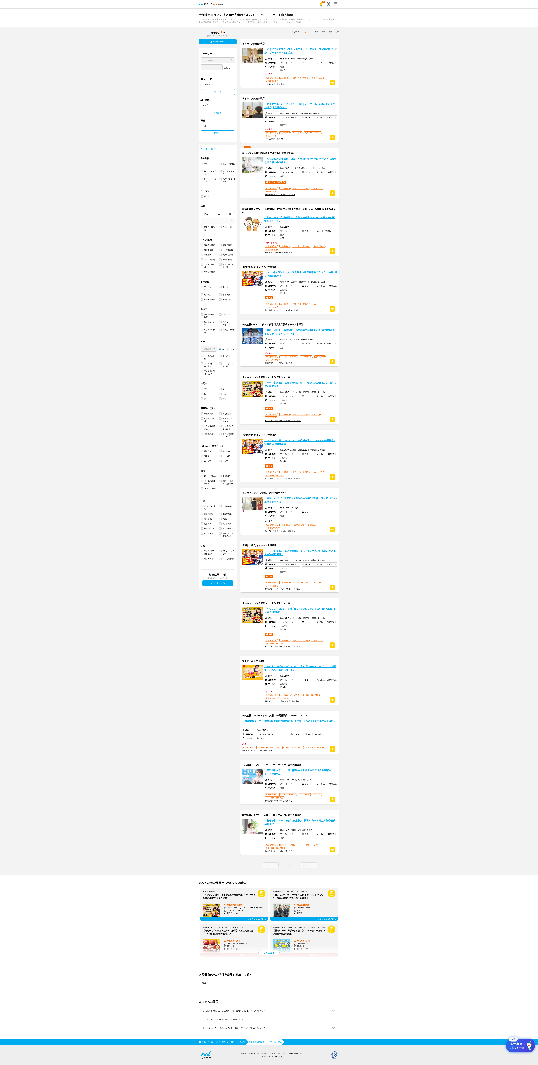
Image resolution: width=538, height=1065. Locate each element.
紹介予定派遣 (209, 300)
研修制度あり (228, 506)
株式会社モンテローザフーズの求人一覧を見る (283, 310)
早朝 (206, 389)
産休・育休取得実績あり (228, 534)
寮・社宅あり (209, 519)
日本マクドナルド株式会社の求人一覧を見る (282, 701)
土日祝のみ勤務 (209, 357)
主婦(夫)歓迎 (228, 255)
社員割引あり (228, 524)
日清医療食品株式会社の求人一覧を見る (280, 195)
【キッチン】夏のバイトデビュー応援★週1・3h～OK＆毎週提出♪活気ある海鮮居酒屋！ (299, 442)
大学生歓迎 (208, 250)
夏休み (206, 197)
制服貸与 (207, 524)
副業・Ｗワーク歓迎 (228, 265)
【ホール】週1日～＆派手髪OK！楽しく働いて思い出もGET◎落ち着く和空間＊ (300, 384)
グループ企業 (282, 1053)
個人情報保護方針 (295, 1053)
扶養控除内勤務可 (209, 316)
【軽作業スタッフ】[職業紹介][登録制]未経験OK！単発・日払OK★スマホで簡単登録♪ (288, 721)
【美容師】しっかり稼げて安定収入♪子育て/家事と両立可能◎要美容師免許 (299, 822)
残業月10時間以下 (228, 331)
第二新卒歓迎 (209, 272)
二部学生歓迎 (228, 250)
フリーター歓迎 (209, 265)
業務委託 (226, 300)
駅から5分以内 (210, 476)
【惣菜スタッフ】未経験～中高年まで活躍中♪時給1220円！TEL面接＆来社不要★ (299, 219)
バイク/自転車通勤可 (209, 482)
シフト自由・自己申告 (209, 365)
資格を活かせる (228, 560)
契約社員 (207, 295)
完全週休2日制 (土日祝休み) (210, 372)
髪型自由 (226, 451)
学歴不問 (207, 255)
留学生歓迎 (227, 260)
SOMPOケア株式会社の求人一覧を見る (280, 531)
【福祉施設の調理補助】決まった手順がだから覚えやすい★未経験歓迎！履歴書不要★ (300, 161)
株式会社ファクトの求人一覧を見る (278, 363)
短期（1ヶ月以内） (210, 172)
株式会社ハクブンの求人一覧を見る (278, 801)
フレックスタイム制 (228, 365)
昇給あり (226, 519)
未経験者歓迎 (209, 245)
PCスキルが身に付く (210, 490)
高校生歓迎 (227, 245)
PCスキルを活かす (228, 552)
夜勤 (224, 399)
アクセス (252, 1053)
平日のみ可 (227, 356)
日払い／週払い (228, 228)
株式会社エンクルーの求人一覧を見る (279, 253)
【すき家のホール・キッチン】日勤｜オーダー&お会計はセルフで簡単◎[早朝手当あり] (299, 106)
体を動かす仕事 (209, 323)
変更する (218, 92)
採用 (273, 1053)
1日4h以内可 (228, 315)
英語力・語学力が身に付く (228, 482)
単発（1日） (209, 164)
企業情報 (243, 1053)
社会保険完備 (209, 529)
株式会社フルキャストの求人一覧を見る (257, 750)
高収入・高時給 (209, 228)
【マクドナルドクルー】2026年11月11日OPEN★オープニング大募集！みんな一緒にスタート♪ (300, 668)
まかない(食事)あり (210, 507)
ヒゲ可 (225, 461)
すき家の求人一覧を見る (274, 84)
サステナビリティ (263, 1053)
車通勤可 (226, 476)
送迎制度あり (228, 514)
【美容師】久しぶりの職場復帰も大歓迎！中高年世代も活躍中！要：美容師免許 (298, 772)
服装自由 (207, 456)
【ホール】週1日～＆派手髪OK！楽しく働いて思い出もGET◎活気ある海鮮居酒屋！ (300, 553)
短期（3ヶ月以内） (229, 172)
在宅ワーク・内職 (228, 323)
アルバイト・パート (209, 288)
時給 (206, 214)
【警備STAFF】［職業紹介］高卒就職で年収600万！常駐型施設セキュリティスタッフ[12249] (299, 332)
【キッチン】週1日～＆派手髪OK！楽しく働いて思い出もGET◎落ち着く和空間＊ (300, 610)
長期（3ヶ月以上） (210, 180)
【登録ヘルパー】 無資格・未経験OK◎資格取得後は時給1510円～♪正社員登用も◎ (300, 500)
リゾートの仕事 (209, 331)
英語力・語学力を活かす (209, 552)
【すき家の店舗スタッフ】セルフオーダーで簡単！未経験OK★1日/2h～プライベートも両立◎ (300, 51)
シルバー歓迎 (209, 260)
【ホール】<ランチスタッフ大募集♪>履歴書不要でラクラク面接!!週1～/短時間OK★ (300, 274)
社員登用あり (228, 529)
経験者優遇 (208, 559)
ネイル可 (207, 461)
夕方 (224, 394)
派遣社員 (226, 295)
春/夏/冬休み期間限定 (229, 180)
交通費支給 (208, 514)
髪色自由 (207, 451)
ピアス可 (226, 456)
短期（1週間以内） (229, 165)
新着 (316, 32)
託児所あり (208, 533)
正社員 (225, 287)
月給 (229, 214)
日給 (217, 214)
